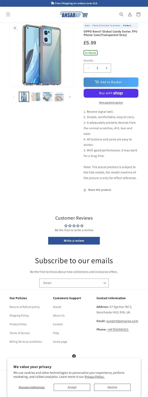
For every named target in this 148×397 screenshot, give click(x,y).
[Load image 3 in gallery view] (47, 97)
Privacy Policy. (95, 377)
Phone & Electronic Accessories (106, 25)
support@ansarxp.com (122, 321)
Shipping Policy (19, 315)
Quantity (88, 60)
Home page (60, 341)
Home (87, 25)
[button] (8, 14)
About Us (59, 315)
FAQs (56, 333)
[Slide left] (14, 97)
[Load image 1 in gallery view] (24, 97)
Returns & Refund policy (25, 307)
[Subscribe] (104, 283)
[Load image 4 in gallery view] (59, 97)
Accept (72, 387)
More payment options (111, 102)
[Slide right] (70, 97)
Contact (58, 324)
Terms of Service (20, 333)
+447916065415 (118, 329)
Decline (112, 387)
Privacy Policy (18, 324)
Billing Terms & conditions (26, 341)
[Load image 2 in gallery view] (36, 97)
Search (57, 307)
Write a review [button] (74, 241)
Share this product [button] (99, 189)
